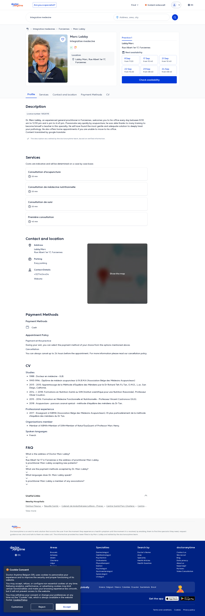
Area (139, 555)
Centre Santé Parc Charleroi (120, 506)
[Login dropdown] (176, 5)
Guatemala (145, 587)
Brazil (153, 587)
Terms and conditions (162, 610)
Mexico (118, 587)
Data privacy (182, 560)
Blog (179, 558)
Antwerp (53, 555)
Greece (102, 587)
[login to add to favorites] (63, 39)
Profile (31, 94)
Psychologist (101, 568)
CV (107, 94)
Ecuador (135, 587)
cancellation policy (137, 353)
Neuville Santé (51, 506)
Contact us (181, 552)
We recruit (181, 555)
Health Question (144, 563)
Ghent (52, 558)
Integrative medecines (44, 29)
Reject (42, 606)
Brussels (53, 552)
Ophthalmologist (103, 555)
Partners (180, 568)
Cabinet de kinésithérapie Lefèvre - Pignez (83, 506)
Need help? (181, 566)
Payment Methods (91, 94)
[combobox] (69, 17)
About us (180, 563)
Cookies (177, 610)
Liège (52, 563)
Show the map (117, 273)
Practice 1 (127, 37)
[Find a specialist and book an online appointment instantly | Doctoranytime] (27, 29)
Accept (67, 606)
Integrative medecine (82, 41)
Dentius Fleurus (33, 506)
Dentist (99, 566)
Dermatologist (102, 552)
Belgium (109, 587)
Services (43, 94)
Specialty (141, 558)
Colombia (126, 587)
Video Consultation (185, 571)
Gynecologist (101, 574)
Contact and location (65, 94)
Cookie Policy (20, 600)
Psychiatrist (101, 558)
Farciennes (64, 29)
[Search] (175, 17)
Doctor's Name (144, 552)
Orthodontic (101, 560)
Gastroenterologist (104, 571)
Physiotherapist (102, 563)
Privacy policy (189, 610)
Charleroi (54, 560)
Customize (17, 606)
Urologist (100, 577)
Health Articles (143, 560)
